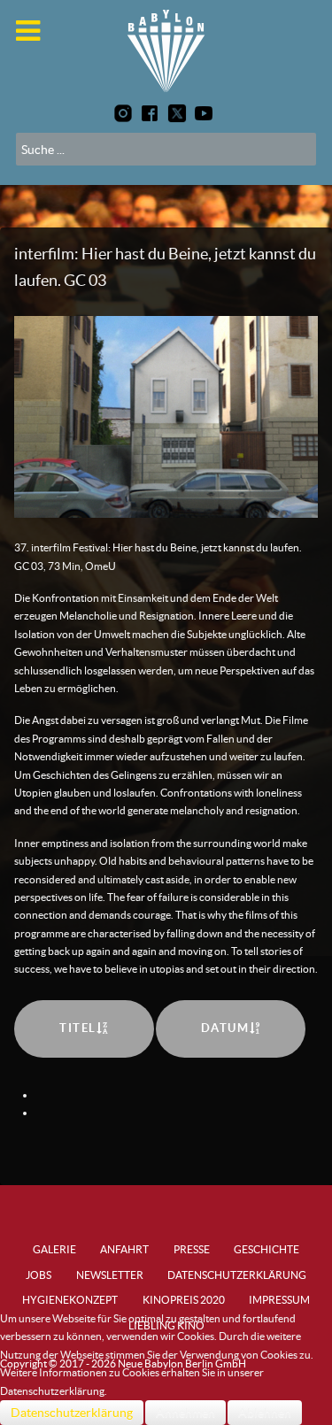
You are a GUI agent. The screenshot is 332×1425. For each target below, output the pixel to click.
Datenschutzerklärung (72, 1413)
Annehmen (185, 1413)
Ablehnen (264, 1413)
